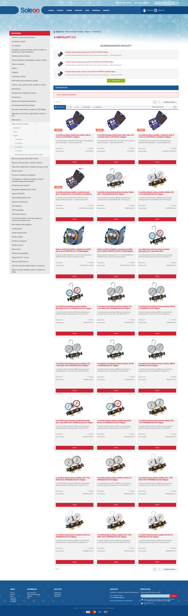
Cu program (16, 46)
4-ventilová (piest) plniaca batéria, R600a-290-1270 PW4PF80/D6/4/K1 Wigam (156, 193)
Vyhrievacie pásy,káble (20, 253)
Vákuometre (16, 249)
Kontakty (13, 601)
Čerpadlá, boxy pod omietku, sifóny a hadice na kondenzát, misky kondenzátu (29, 51)
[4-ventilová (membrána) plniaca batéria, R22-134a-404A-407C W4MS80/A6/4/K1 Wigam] (116, 302)
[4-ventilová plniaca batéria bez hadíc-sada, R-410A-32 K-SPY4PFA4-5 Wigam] (116, 54)
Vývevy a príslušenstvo (20, 262)
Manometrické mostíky (20, 124)
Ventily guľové (17, 229)
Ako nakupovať (31, 593)
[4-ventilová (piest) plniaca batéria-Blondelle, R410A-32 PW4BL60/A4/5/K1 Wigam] (116, 417)
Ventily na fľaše (17, 237)
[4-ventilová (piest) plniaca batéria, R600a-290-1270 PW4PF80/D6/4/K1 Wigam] (157, 188)
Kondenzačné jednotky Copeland (24, 101)
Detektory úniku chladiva (21, 56)
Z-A (78, 107)
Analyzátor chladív (18, 42)
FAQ (28, 598)
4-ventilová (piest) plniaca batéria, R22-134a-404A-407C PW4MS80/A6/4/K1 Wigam (156, 479)
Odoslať (173, 596)
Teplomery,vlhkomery (20, 202)
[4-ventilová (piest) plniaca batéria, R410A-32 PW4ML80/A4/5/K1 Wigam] (116, 474)
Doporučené (61, 107)
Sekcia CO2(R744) (18, 194)
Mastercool (17, 128)
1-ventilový (18, 139)
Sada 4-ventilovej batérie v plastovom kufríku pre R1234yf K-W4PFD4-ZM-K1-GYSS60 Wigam (115, 250)
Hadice (14, 68)
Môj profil (57, 596)
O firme (69, 10)
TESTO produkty (18, 210)
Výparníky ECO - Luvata (20, 257)
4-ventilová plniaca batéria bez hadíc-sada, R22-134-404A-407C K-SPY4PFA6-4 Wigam (115, 136)
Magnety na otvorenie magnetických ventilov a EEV (29, 115)
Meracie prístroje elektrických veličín (25, 159)
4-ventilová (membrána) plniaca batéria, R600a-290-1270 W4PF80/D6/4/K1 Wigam (115, 193)
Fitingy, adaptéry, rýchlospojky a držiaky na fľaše (29, 60)
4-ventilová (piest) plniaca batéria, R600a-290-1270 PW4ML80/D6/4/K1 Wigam (156, 422)
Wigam (15, 135)
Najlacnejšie (87, 107)
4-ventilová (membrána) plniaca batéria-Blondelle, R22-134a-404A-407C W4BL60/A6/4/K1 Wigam (154, 251)
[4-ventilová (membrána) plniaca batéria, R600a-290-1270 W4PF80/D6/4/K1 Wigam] (116, 188)
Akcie (87, 10)
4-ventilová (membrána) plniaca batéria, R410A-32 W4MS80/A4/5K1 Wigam (157, 307)
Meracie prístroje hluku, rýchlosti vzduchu (27, 163)
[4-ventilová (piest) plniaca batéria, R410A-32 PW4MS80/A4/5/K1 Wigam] (74, 531)
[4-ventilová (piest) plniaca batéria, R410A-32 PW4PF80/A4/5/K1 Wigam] (157, 531)
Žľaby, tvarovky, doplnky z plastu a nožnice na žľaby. (28, 271)
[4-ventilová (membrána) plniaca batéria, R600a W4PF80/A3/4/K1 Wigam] (157, 360)
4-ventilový (18, 147)
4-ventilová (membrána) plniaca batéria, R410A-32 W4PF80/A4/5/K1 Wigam (115, 365)
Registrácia (161, 10)
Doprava (29, 596)
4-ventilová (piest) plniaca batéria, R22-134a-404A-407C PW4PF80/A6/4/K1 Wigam (114, 536)
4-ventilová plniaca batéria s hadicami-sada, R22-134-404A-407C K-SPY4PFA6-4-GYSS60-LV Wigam (74, 194)
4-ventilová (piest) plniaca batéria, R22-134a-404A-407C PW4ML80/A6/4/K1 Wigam (73, 479)
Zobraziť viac (116, 80)
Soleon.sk (60, 32)
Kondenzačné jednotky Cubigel (23, 105)
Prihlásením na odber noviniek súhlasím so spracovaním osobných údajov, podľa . (159, 600)
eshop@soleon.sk (144, 3)
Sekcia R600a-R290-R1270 (21, 198)
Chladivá (15, 73)
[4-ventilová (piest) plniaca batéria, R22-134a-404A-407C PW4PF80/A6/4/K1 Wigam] (116, 531)
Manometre (16, 120)
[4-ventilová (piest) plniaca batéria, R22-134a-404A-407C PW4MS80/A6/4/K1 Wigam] (157, 474)
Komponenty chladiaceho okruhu (24, 93)
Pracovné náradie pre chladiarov (24, 175)
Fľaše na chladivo (18, 64)
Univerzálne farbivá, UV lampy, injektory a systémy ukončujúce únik (27, 219)
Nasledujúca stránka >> (170, 102)
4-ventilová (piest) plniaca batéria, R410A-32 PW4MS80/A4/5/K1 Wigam (73, 536)
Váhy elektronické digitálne (22, 225)
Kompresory (16, 97)
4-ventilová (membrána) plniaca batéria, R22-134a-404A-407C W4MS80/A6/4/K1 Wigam (114, 307)
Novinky (60, 10)
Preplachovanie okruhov (21, 185)
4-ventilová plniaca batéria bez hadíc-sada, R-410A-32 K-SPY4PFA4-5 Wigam (73, 136)
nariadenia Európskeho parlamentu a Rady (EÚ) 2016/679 (158, 600)
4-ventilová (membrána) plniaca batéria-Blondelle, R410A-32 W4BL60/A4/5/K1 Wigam (73, 307)
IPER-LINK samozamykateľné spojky (25, 81)
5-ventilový (18, 151)
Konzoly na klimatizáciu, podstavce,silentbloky (29, 109)
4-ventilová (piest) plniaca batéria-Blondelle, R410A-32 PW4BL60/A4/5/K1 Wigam (114, 422)
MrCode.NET (112, 608)
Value (15, 132)
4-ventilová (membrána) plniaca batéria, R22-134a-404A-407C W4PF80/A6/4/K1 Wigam (73, 365)
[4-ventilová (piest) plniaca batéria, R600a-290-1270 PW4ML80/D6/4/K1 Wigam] (157, 417)
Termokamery (17, 206)
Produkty (78, 10)
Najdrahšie (98, 107)
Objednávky (57, 594)
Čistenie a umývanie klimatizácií (23, 37)
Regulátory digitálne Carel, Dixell (24, 190)
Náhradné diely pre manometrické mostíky (29, 155)
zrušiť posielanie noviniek (148, 603)
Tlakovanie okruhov (19, 214)
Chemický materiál (18, 77)
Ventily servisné (17, 245)
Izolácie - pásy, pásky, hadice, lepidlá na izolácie (29, 85)
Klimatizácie (16, 89)
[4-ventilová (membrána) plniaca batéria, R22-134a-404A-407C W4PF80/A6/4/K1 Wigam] (74, 360)
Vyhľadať (176, 3)
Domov (51, 10)
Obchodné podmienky (33, 594)
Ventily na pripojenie (19, 241)
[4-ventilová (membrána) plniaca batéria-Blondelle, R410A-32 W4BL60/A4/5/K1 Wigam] (74, 302)
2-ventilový (18, 143)
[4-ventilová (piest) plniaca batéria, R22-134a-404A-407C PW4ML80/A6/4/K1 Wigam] (74, 474)
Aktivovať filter (61, 88)
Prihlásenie (150, 10)
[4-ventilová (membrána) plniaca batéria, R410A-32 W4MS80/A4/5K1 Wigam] (157, 302)
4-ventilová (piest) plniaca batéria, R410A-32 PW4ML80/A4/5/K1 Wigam (114, 479)
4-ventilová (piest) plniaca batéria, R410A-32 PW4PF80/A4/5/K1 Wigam (156, 536)
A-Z (71, 107)
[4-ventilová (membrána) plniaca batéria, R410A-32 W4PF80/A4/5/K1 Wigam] (116, 360)
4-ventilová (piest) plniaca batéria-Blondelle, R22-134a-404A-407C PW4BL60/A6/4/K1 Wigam (74, 422)
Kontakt (106, 10)
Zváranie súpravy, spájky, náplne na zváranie (28, 266)
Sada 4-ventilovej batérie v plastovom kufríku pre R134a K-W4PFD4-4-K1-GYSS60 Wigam (73, 250)
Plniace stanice (17, 171)
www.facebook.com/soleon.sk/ (122, 601)
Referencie (96, 10)
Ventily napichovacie (19, 233)
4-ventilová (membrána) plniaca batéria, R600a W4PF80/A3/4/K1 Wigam (157, 365)
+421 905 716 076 (125, 3)
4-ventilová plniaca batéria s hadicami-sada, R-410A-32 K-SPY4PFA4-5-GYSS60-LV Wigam (156, 136)
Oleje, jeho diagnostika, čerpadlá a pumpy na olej (30, 167)
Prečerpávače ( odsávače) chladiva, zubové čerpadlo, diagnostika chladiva (27, 180)
